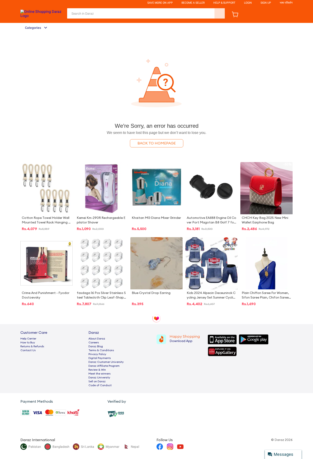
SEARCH (219, 13)
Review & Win (97, 369)
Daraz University (99, 377)
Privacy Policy (97, 354)
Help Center (28, 338)
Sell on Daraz (97, 381)
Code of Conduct (100, 385)
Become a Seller (193, 2)
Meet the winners (99, 373)
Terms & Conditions (101, 350)
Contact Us (28, 350)
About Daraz (96, 338)
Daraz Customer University (106, 362)
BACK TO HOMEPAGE (156, 143)
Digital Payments (99, 358)
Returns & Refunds (32, 346)
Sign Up (266, 2)
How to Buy (27, 342)
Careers (93, 342)
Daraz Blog (95, 346)
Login (248, 2)
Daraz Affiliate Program (104, 365)
